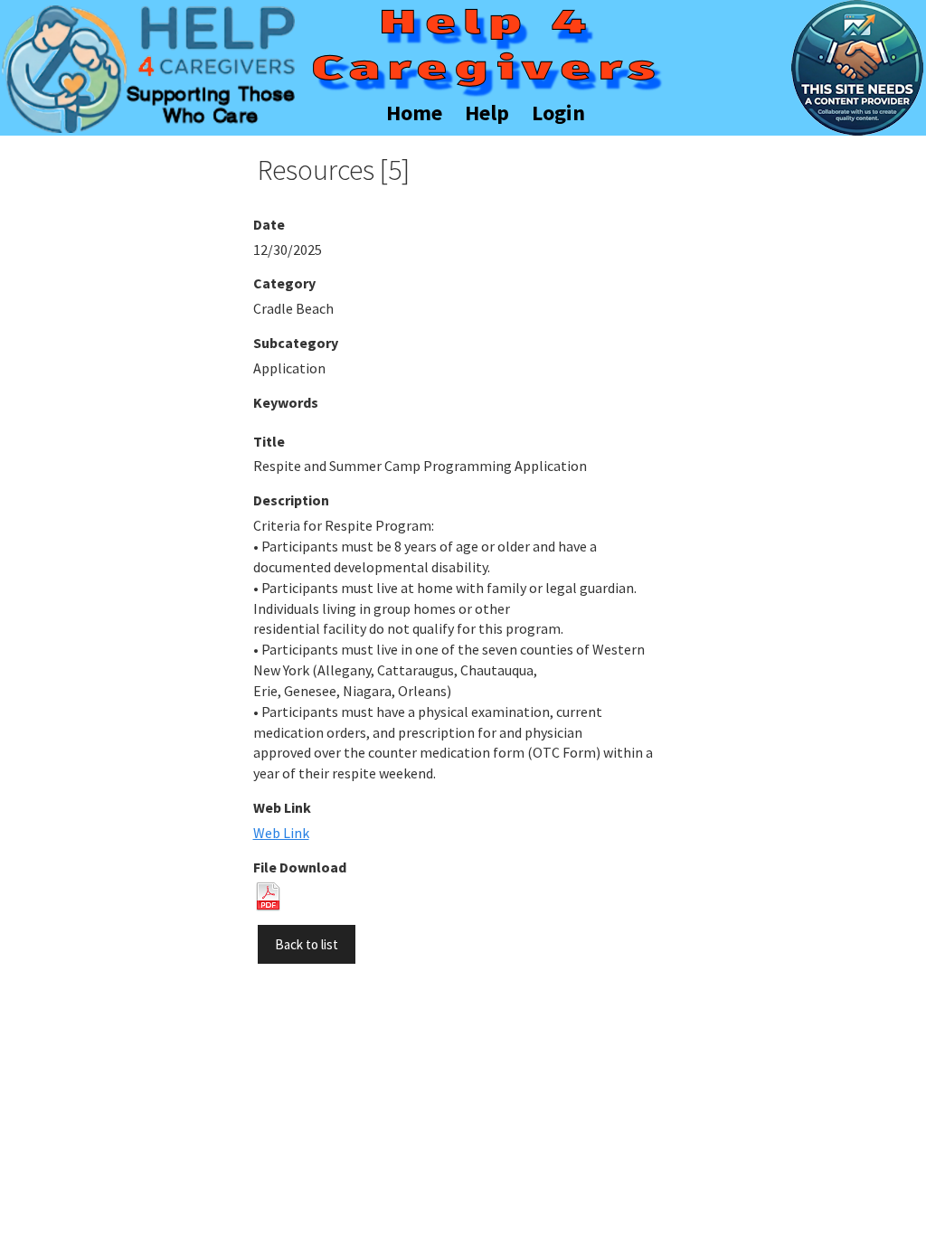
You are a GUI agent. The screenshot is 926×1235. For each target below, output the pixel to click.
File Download (299, 867)
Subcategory (295, 343)
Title (269, 441)
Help (487, 113)
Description (291, 500)
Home (414, 113)
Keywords (285, 402)
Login (558, 113)
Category (284, 283)
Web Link (282, 807)
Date (269, 224)
